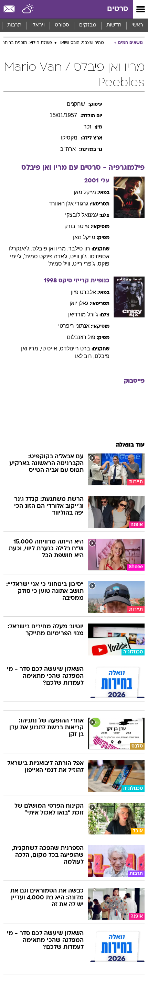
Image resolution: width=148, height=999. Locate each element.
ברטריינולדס (75, 348)
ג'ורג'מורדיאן (83, 314)
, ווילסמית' (60, 264)
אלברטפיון (83, 292)
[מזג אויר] (28, 9)
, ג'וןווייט (79, 256)
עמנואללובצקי (81, 215)
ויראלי (38, 25)
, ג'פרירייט (85, 264)
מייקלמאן (85, 192)
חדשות (113, 25)
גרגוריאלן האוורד (68, 203)
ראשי (137, 25)
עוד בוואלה (130, 445)
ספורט (62, 25)
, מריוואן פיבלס (50, 248)
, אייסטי (50, 348)
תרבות (14, 25)
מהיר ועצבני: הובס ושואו (82, 43)
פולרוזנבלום (81, 337)
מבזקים (87, 25)
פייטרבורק (76, 226)
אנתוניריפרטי (73, 326)
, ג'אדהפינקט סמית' (47, 256)
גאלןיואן (79, 303)
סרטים (117, 9)
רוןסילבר (79, 248)
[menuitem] (113, 25)
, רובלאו (85, 356)
